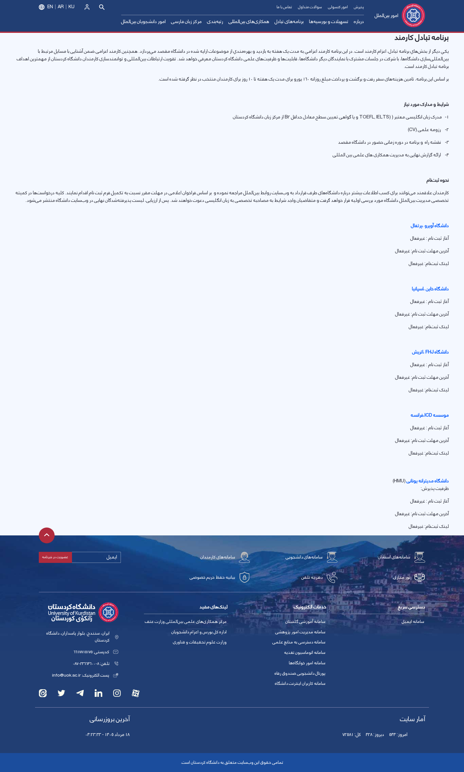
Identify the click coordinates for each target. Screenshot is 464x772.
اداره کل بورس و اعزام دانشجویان (199, 632)
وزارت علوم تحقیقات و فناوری (200, 642)
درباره (359, 21)
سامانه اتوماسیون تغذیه (304, 652)
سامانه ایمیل (413, 621)
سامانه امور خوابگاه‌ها (307, 663)
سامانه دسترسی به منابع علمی (298, 642)
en (50, 7)
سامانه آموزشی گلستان (305, 621)
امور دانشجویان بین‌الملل (143, 21)
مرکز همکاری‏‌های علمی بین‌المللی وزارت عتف (186, 621)
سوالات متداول (310, 7)
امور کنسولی (338, 7)
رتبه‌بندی (215, 21)
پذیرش (359, 7)
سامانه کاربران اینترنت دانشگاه (300, 683)
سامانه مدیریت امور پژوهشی (300, 632)
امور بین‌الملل (386, 16)
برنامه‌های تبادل (289, 21)
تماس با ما (284, 7)
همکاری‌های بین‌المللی (249, 21)
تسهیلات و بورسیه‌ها (328, 21)
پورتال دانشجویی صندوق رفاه (300, 673)
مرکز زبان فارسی (186, 21)
